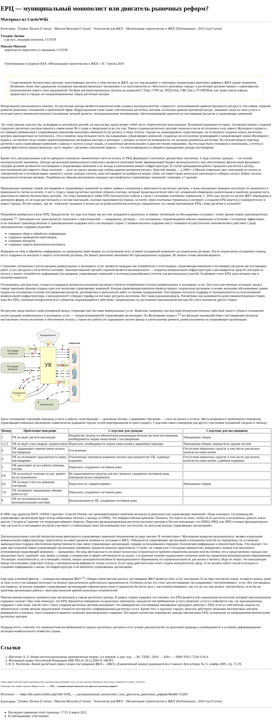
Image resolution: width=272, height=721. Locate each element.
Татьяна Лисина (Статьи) (34, 28)
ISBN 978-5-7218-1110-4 (192, 656)
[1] (15, 218)
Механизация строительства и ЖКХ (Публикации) (160, 28)
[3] (83, 577)
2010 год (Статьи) (210, 28)
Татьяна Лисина (12, 36)
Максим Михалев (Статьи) (72, 28)
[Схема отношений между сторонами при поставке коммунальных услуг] (40, 368)
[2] (179, 314)
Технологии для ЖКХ (108, 28)
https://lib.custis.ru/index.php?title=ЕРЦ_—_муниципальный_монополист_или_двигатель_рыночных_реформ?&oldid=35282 (104, 694)
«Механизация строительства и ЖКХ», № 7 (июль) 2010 (86, 63)
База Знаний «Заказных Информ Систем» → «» (65, 686)
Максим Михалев (13, 46)
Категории (8, 28)
